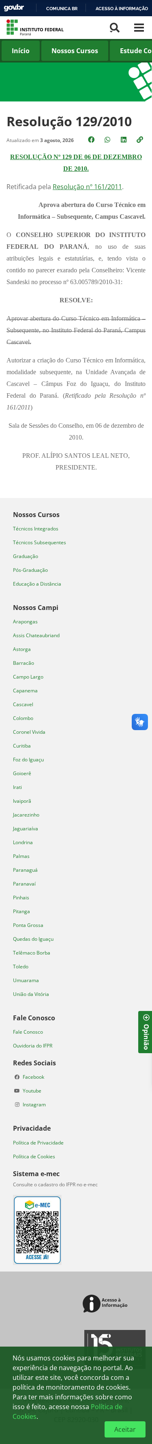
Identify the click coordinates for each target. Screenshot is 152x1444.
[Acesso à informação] (106, 1304)
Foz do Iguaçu (28, 759)
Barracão (23, 662)
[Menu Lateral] (139, 27)
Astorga (22, 649)
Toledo (20, 966)
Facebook (33, 1076)
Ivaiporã (22, 800)
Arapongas (25, 621)
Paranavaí (24, 883)
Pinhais (21, 897)
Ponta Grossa (28, 925)
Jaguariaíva (25, 828)
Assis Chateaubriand (36, 635)
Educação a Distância (37, 583)
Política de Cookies (34, 1156)
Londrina (23, 842)
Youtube (32, 1090)
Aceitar (125, 1429)
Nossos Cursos (74, 50)
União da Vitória (31, 994)
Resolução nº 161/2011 (87, 186)
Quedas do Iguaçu (33, 938)
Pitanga (21, 911)
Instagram (34, 1104)
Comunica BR (61, 8)
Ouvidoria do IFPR (32, 1045)
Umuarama (26, 980)
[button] (141, 139)
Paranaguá (25, 869)
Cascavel (23, 704)
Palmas (21, 856)
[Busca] (114, 27)
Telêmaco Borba (31, 952)
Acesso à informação (122, 8)
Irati (17, 787)
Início (21, 50)
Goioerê (22, 773)
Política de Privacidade (38, 1142)
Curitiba (22, 745)
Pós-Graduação (30, 570)
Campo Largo (28, 676)
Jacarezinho (26, 814)
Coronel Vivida (29, 731)
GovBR (14, 8)
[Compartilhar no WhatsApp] (108, 139)
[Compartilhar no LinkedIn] (124, 139)
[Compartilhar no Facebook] (92, 139)
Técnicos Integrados (35, 528)
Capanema (25, 690)
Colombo (23, 718)
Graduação (25, 556)
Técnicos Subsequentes (39, 542)
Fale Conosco (28, 1031)
